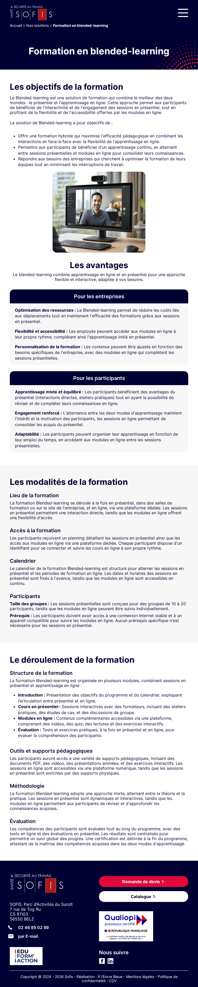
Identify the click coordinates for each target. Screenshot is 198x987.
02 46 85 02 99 (33, 927)
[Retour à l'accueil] (54, 884)
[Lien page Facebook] (102, 962)
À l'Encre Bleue (110, 976)
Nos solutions (37, 25)
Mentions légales (140, 976)
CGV (113, 980)
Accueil (16, 25)
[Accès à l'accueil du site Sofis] (32, 13)
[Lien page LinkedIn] (110, 962)
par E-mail (28, 936)
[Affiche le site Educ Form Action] (54, 956)
